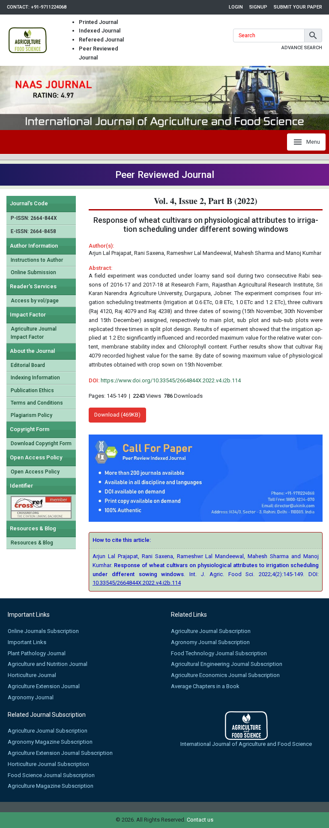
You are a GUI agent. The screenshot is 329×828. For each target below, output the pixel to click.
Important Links (27, 642)
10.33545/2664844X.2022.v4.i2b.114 (137, 583)
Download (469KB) (117, 414)
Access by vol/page (35, 301)
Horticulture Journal (32, 675)
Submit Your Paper (298, 7)
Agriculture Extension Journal (44, 686)
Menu (313, 142)
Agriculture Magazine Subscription (50, 786)
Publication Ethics (32, 390)
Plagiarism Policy (31, 415)
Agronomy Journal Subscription (210, 642)
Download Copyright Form (41, 444)
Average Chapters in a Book (205, 686)
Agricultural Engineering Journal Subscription (226, 664)
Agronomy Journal (31, 697)
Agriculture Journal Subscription (211, 631)
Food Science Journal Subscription (51, 775)
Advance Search (301, 47)
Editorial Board (28, 365)
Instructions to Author (37, 260)
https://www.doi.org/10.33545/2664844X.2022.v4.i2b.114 (171, 380)
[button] (313, 35)
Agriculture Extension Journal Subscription (60, 753)
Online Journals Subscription (43, 631)
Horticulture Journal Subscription (48, 764)
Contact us (200, 819)
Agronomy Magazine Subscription (50, 742)
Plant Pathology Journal (37, 653)
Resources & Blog (32, 543)
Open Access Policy (35, 472)
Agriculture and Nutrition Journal (47, 664)
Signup (258, 7)
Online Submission (33, 272)
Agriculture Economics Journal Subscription (225, 675)
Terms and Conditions (37, 403)
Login (236, 7)
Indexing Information (35, 378)
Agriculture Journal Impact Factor (34, 333)
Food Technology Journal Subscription (219, 653)
